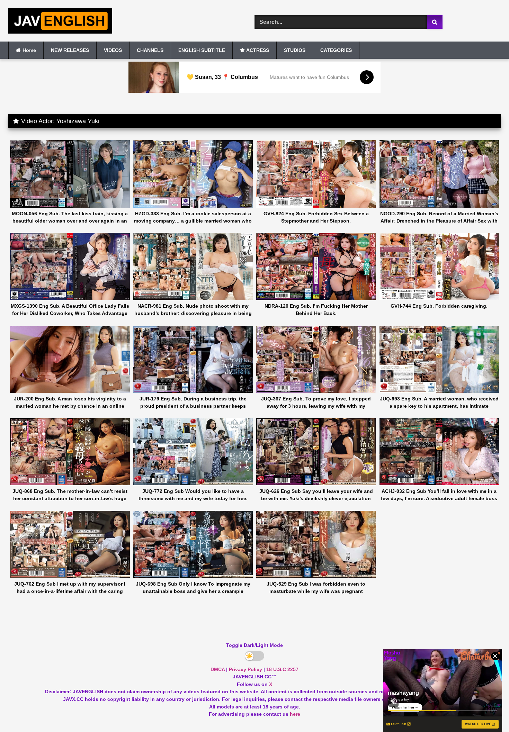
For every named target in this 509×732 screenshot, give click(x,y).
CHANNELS (150, 50)
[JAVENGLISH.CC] (60, 22)
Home (29, 50)
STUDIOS (294, 50)
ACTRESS (257, 50)
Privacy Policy (245, 669)
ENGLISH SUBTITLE (201, 50)
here (295, 714)
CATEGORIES (336, 50)
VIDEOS (113, 50)
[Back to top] (487, 711)
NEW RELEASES (70, 50)
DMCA (218, 669)
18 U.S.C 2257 (282, 669)
